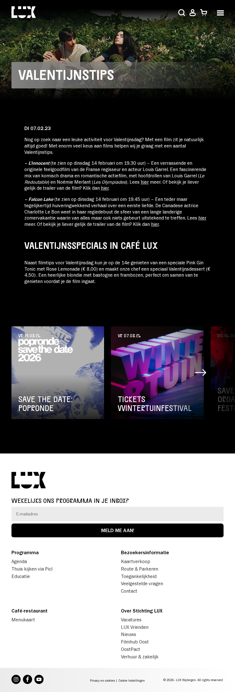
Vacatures (131, 620)
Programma (25, 552)
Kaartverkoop (135, 561)
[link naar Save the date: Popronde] (57, 372)
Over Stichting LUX (141, 611)
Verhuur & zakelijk (139, 657)
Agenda (19, 561)
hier (145, 182)
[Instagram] (16, 680)
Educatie (20, 576)
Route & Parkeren (139, 569)
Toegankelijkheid (138, 576)
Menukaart (23, 620)
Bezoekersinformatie (145, 552)
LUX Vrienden (134, 627)
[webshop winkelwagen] (203, 13)
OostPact (130, 649)
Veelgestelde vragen (142, 583)
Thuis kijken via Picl (31, 569)
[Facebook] (27, 680)
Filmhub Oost (135, 642)
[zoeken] (181, 13)
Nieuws (128, 634)
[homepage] (23, 12)
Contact (129, 591)
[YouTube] (39, 680)
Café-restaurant (29, 611)
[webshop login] (192, 13)
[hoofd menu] (220, 12)
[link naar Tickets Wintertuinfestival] (157, 372)
